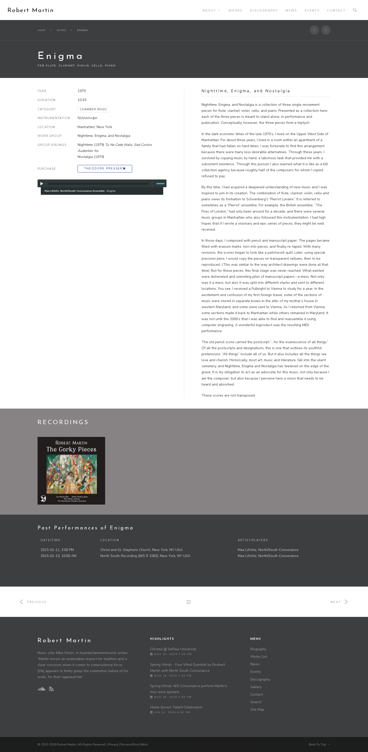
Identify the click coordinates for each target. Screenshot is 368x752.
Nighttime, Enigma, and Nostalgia (104, 135)
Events (312, 11)
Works (235, 11)
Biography (258, 649)
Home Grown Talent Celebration (176, 707)
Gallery (256, 687)
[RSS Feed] (51, 689)
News (291, 11)
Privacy (113, 744)
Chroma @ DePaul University (173, 649)
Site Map (257, 709)
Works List (258, 656)
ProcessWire (129, 744)
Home (42, 30)
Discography (264, 11)
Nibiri (144, 744)
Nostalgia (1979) (91, 156)
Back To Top (318, 744)
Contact (336, 11)
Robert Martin (31, 11)
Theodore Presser (103, 168)
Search (256, 702)
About (209, 11)
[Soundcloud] (41, 689)
